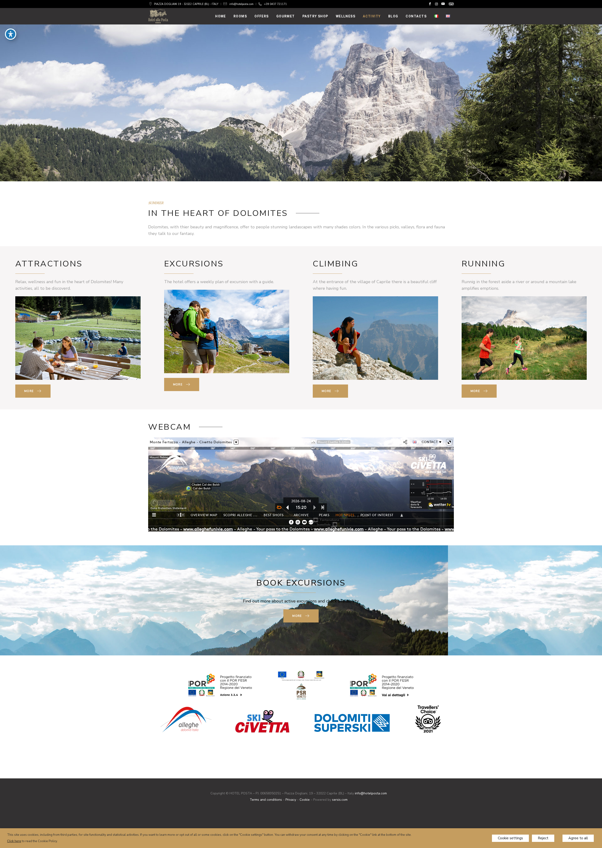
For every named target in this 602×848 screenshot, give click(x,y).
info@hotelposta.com (241, 4)
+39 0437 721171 (275, 4)
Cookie (305, 799)
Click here (14, 841)
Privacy (290, 799)
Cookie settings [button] (510, 838)
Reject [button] (543, 838)
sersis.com (340, 799)
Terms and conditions (266, 799)
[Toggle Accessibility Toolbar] (10, 34)
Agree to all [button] (578, 838)
